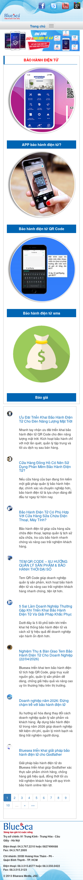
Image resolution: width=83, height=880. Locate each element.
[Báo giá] (41, 354)
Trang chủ (37, 26)
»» (33, 805)
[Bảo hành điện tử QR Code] (41, 185)
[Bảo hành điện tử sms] (41, 270)
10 (8, 805)
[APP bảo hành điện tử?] (41, 101)
